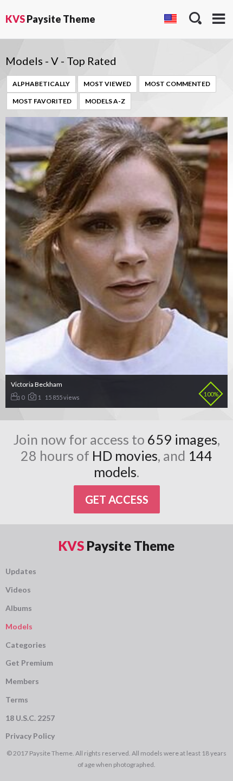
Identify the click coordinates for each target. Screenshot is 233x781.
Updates (20, 571)
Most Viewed (107, 84)
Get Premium (29, 662)
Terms (16, 699)
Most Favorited (42, 101)
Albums (18, 608)
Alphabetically (41, 84)
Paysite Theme (50, 19)
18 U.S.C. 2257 (30, 718)
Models (19, 626)
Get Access (116, 499)
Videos (18, 589)
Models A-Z (105, 101)
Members (22, 681)
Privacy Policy (30, 735)
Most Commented (177, 84)
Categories (25, 644)
